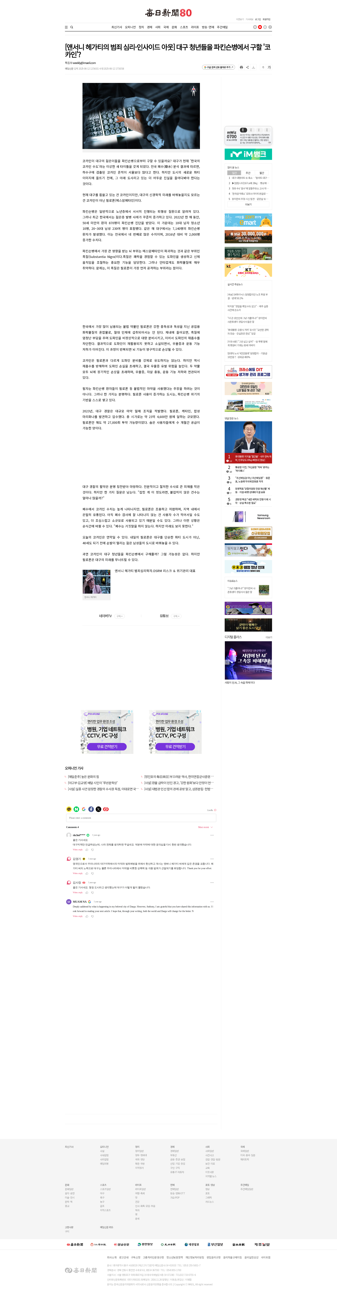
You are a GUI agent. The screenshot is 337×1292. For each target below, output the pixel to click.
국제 (166, 27)
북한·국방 (140, 1163)
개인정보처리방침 (194, 1257)
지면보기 (240, 19)
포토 (207, 1193)
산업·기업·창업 (177, 1163)
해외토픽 (244, 1159)
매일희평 (104, 1163)
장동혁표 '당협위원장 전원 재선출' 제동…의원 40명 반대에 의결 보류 (252, 490)
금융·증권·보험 (177, 1159)
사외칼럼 (104, 1159)
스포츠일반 (105, 1189)
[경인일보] (145, 1244)
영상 (207, 1189)
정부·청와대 (141, 1155)
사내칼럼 (104, 1155)
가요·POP (174, 1197)
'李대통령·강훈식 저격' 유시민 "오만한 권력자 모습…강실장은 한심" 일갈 (248, 331)
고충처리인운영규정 (153, 1257)
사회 (157, 27)
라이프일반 (140, 1189)
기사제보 (249, 19)
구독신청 (135, 1257)
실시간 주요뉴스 (235, 284)
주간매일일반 (246, 1189)
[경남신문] (121, 1244)
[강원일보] (98, 1244)
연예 (172, 1185)
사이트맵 (265, 1257)
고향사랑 (69, 1227)
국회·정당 (140, 1159)
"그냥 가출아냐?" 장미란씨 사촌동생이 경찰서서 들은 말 (241, 590)
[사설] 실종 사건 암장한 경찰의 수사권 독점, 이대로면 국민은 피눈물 (109, 789)
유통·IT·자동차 (177, 1172)
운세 (137, 1218)
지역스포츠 (105, 1210)
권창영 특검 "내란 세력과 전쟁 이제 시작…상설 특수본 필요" (253, 501)
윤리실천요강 (252, 1257)
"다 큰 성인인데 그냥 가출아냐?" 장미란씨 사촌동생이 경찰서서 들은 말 (247, 319)
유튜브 (169, 615)
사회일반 (209, 1151)
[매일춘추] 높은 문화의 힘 (83, 776)
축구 (102, 1197)
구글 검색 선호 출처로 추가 (218, 67)
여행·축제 (140, 1193)
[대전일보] (192, 1244)
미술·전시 (69, 1197)
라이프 (195, 27)
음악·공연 (69, 1193)
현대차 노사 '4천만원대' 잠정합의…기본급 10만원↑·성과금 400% (247, 355)
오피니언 (130, 27)
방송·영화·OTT (177, 1193)
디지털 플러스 (233, 636)
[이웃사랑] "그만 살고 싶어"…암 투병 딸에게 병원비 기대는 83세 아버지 (247, 343)
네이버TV (110, 615)
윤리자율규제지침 (232, 1257)
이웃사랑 (209, 1172)
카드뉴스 (209, 1201)
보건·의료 (210, 1163)
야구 (102, 1193)
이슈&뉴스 (232, 581)
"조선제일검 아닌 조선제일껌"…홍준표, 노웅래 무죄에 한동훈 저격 (252, 479)
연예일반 (174, 1189)
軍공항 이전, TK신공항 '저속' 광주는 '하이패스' (252, 468)
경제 (149, 27)
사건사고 (209, 1155)
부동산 (173, 1155)
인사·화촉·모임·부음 (145, 1206)
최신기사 (116, 27)
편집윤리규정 (214, 1257)
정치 (141, 27)
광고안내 (123, 1257)
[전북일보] (238, 1244)
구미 (67, 1231)
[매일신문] (75, 1244)
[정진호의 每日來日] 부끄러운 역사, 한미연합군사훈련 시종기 (181, 776)
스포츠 (184, 27)
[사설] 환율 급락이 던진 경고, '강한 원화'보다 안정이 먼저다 (180, 782)
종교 (67, 1206)
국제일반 (244, 1151)
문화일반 (69, 1189)
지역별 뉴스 (210, 1176)
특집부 (69, 63)
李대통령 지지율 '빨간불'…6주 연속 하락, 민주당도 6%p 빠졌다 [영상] (253, 458)
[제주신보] (262, 1244)
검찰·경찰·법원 (212, 1159)
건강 (137, 1201)
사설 (102, 1151)
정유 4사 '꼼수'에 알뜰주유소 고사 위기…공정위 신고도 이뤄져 (261, 188)
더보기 (269, 637)
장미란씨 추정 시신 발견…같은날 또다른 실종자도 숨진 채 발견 (261, 199)
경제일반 (174, 1151)
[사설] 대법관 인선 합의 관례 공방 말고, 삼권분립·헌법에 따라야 (183, 789)
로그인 (258, 19)
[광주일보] (168, 1244)
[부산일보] (215, 1244)
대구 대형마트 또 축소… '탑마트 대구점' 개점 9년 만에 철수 (260, 178)
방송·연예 (208, 27)
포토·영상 (210, 1185)
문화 (174, 27)
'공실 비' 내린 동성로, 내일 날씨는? (242, 682)
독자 (137, 1210)
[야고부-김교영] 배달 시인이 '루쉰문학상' (93, 782)
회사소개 (111, 1257)
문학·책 (68, 1201)
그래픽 (208, 1197)
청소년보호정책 (174, 1257)
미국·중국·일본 (247, 1155)
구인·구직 (175, 1168)
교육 (207, 1168)
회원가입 (266, 19)
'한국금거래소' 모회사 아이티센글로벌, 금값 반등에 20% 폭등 (261, 193)
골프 (102, 1206)
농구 (102, 1201)
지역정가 (139, 1168)
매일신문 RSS (106, 1227)
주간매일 (222, 27)
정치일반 (139, 1151)
